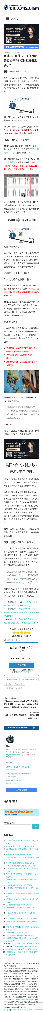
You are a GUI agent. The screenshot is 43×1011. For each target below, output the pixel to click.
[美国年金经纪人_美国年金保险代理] (21, 48)
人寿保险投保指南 (11, 679)
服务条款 (7, 1010)
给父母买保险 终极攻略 (14, 885)
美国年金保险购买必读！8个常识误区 (19, 874)
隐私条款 (20, 672)
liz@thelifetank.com (13, 754)
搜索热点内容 (10, 822)
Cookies (21, 1010)
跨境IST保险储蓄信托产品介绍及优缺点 (20, 863)
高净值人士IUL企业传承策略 (17, 767)
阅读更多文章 (21, 789)
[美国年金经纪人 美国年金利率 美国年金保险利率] (21, 815)
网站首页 (14, 18)
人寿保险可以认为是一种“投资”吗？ (26, 946)
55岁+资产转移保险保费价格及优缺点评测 (21, 866)
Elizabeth (7, 52)
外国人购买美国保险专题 (29, 679)
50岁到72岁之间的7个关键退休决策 (18, 854)
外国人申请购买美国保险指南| (24, 907)
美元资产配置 (19, 684)
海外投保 (9, 907)
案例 (8, 899)
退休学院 (9, 913)
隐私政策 (14, 1010)
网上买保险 (28, 885)
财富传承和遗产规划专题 (14, 688)
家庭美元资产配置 (12, 927)
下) (12, 902)
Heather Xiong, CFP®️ (21, 582)
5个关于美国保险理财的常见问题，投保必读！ (22, 918)
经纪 (26, 1010)
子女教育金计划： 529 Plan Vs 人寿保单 (24, 943)
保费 (32, 149)
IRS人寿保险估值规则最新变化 (18, 773)
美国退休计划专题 (12, 949)
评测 (8, 921)
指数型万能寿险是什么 (15, 780)
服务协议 (28, 672)
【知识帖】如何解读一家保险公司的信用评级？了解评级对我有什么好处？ (21, 612)
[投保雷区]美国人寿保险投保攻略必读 (19, 935)
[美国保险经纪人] (21, 43)
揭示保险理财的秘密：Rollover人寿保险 (20, 846)
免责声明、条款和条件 (26, 999)
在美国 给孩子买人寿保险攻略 (16, 888)
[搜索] (35, 826)
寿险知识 (8, 684)
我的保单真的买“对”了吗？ (19, 932)
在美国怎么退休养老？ (29, 949)
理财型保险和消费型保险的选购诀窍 (19, 904)
